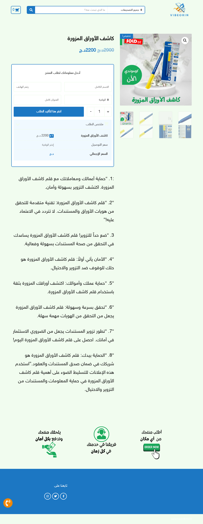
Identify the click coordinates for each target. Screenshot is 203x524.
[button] (185, 40)
